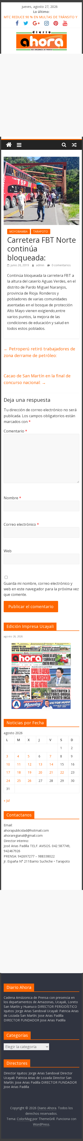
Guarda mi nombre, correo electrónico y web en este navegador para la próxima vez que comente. (41, 589)
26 (29, 780)
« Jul (7, 800)
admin (40, 265)
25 (19, 780)
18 (19, 772)
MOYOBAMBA (18, 232)
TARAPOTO (40, 232)
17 (8, 772)
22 (62, 772)
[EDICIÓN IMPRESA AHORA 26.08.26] (41, 708)
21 (51, 772)
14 (51, 764)
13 (40, 764)
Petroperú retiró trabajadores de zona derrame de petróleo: (39, 352)
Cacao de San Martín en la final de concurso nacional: (37, 379)
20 (40, 772)
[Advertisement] (41, 95)
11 (19, 764)
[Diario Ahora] (9, 145)
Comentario (15, 431)
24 (8, 780)
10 (8, 764)
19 (29, 772)
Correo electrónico (21, 524)
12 (29, 764)
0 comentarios (61, 265)
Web (8, 550)
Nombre (12, 497)
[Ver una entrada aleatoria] (74, 145)
